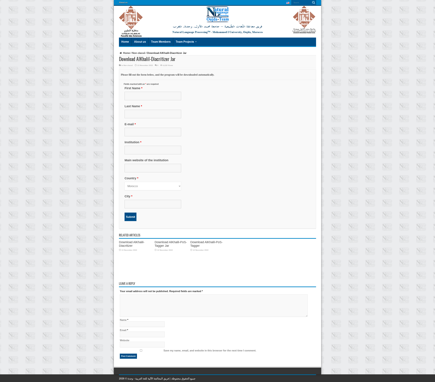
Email (123, 330)
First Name (133, 88)
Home (125, 41)
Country (131, 178)
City (128, 196)
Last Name (133, 106)
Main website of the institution (146, 160)
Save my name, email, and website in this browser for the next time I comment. (209, 350)
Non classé (138, 52)
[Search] (313, 2)
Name (123, 319)
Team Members (161, 41)
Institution (133, 142)
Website (124, 340)
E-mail (130, 124)
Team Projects (185, 41)
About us (123, 2)
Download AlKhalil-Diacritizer (131, 243)
